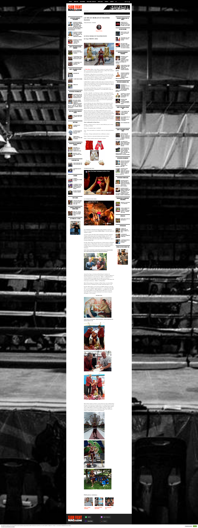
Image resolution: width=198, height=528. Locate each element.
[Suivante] (78, 229)
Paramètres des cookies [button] (188, 526)
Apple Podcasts (106, 517)
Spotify (89, 517)
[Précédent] (72, 229)
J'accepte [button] (195, 526)
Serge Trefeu (99, 31)
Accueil (70, 1)
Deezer (105, 521)
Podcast (106, 1)
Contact (112, 1)
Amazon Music (90, 521)
